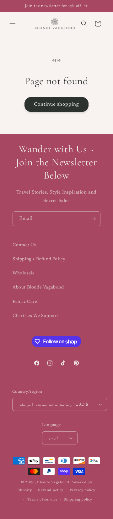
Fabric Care (25, 302)
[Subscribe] (93, 218)
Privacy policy (82, 490)
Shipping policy (78, 499)
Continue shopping (56, 104)
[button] (12, 23)
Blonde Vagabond (53, 482)
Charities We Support (35, 316)
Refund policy (50, 490)
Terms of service (42, 499)
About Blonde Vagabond (38, 287)
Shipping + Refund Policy (39, 259)
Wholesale (24, 273)
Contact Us (24, 245)
